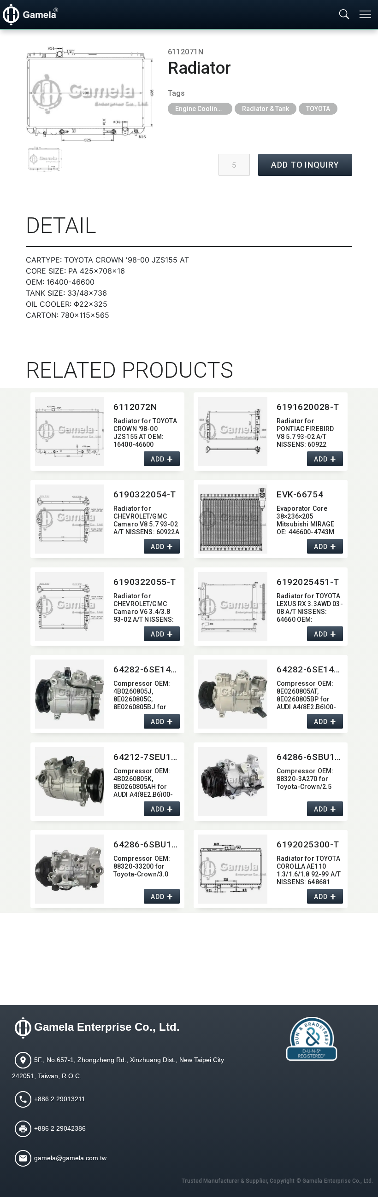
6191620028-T (308, 407)
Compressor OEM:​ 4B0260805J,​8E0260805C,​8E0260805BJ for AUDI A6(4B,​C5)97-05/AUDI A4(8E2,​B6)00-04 (141, 694)
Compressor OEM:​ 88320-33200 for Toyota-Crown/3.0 (141, 866)
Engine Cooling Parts (203, 108)
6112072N (135, 407)
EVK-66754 (300, 494)
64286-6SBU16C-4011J (310, 757)
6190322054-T (144, 494)
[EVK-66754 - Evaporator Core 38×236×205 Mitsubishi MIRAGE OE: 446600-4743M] (233, 519)
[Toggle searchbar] (344, 15)
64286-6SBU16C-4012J (146, 844)
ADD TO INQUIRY (305, 164)
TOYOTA (318, 108)
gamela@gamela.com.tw (70, 1157)
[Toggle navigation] (366, 14)
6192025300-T (308, 844)
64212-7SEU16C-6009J (146, 757)
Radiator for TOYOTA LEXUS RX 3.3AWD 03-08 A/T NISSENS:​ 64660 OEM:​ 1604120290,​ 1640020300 (310, 606)
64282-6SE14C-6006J (146, 669)
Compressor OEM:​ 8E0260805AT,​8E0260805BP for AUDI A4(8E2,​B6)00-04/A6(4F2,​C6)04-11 (307, 694)
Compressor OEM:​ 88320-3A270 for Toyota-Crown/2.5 (305, 778)
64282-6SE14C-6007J (310, 669)
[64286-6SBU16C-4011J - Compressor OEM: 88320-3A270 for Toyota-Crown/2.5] (233, 781)
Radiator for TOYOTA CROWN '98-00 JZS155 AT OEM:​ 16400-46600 (145, 431)
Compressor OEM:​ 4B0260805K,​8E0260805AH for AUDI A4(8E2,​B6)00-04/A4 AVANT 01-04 (143, 781)
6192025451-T (308, 582)
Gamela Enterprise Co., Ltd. (107, 1027)
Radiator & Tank (265, 108)
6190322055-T (144, 582)
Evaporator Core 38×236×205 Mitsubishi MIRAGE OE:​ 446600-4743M (305, 519)
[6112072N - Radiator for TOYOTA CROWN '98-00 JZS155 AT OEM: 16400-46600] (69, 431)
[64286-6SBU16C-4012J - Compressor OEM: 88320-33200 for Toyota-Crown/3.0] (69, 869)
